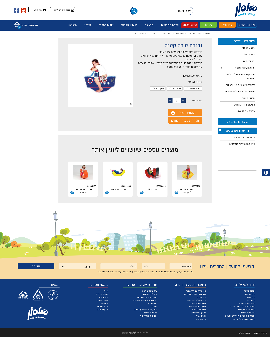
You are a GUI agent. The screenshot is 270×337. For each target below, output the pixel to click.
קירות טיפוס (201, 319)
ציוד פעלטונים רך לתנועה (196, 291)
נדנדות (154, 34)
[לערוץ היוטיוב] (23, 10)
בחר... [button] (87, 266)
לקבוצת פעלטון (62, 10)
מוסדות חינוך (103, 297)
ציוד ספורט (201, 297)
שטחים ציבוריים (102, 294)
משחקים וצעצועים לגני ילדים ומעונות (240, 316)
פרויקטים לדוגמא (199, 310)
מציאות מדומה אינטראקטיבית (145, 300)
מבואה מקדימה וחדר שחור (146, 297)
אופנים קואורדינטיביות (148, 316)
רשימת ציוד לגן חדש (246, 310)
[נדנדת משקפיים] (118, 172)
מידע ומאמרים (102, 310)
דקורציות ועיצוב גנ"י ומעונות (244, 319)
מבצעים (149, 25)
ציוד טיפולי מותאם (149, 291)
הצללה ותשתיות (102, 300)
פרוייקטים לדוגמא (247, 313)
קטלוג (87, 25)
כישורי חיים (250, 300)
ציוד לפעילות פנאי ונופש (196, 300)
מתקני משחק (190, 24)
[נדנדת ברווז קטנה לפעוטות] (187, 172)
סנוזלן (208, 24)
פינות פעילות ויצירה (247, 303)
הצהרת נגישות (260, 333)
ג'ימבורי (227, 24)
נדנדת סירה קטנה (141, 34)
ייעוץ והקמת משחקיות (197, 306)
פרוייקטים (104, 303)
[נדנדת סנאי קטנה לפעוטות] (83, 172)
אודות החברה (106, 25)
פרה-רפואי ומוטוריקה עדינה (195, 294)
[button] (25, 23)
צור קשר (38, 10)
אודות (106, 291)
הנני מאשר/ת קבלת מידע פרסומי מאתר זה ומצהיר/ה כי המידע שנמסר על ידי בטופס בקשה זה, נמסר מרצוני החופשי (143, 272)
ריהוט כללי (250, 297)
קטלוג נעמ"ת (244, 333)
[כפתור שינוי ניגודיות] (266, 172)
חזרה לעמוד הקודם (185, 120)
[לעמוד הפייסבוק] (16, 10)
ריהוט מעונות (250, 294)
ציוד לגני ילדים (247, 24)
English (72, 25)
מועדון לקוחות (129, 25)
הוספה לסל (187, 113)
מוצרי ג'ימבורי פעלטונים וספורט (173, 34)
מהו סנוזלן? (152, 303)
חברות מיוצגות (102, 306)
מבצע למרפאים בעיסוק (244, 137)
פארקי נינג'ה (201, 316)
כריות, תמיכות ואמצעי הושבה (145, 310)
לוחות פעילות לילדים (198, 303)
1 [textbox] (176, 100)
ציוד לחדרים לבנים (149, 294)
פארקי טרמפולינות (198, 313)
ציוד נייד (153, 306)
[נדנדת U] (152, 172)
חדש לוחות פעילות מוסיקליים (242, 144)
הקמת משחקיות (170, 25)
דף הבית (208, 34)
